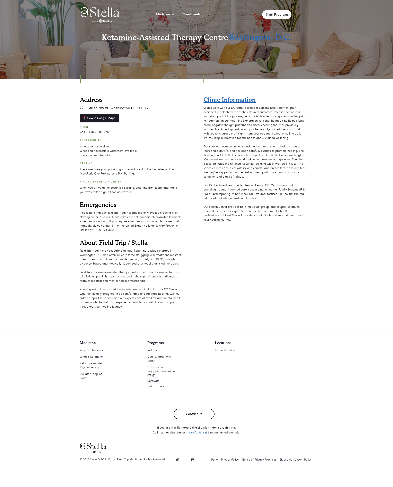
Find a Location (225, 350)
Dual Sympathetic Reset (159, 359)
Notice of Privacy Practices (259, 459)
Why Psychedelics (91, 350)
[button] (163, 14)
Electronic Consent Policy (296, 459)
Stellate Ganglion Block (91, 376)
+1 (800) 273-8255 (197, 432)
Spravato (153, 381)
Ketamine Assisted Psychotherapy (92, 365)
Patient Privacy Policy (225, 459)
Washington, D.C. (259, 37)
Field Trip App (156, 386)
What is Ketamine (91, 356)
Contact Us (194, 414)
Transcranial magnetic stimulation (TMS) (161, 371)
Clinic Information (229, 99)
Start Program (277, 14)
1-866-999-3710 (99, 132)
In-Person (153, 350)
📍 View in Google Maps (99, 118)
